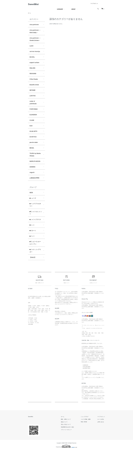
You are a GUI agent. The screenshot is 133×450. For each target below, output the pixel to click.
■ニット (32, 225)
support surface (34, 62)
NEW (31, 192)
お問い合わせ (100, 422)
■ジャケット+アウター (35, 250)
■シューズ (33, 198)
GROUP (73, 9)
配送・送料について (66, 419)
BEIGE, (32, 148)
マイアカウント (94, 3)
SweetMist (33, 4)
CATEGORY (60, 9)
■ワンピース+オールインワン (35, 242)
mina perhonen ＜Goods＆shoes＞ (35, 39)
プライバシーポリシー (66, 429)
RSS (82, 422)
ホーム (29, 13)
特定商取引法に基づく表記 (67, 427)
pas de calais (34, 142)
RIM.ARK (32, 68)
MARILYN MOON (35, 161)
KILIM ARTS (33, 131)
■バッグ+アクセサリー (35, 205)
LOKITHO (33, 96)
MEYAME (32, 90)
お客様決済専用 (34, 178)
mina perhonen (34, 24)
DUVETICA (33, 137)
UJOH (31, 46)
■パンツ (32, 236)
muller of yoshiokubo (33, 102)
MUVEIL (32, 57)
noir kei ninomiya (35, 51)
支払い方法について (66, 424)
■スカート (33, 230)
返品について (64, 422)
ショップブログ (84, 416)
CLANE (32, 120)
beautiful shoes (34, 85)
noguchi (32, 172)
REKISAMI (33, 73)
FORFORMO (34, 109)
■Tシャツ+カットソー (36, 212)
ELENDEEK (33, 115)
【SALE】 (33, 257)
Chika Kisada (34, 79)
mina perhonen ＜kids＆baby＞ (35, 31)
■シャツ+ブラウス (35, 219)
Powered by (58, 447)
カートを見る (100, 419)
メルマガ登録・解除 (86, 419)
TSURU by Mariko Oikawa (35, 154)
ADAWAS (32, 167)
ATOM (85, 422)
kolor (31, 126)
